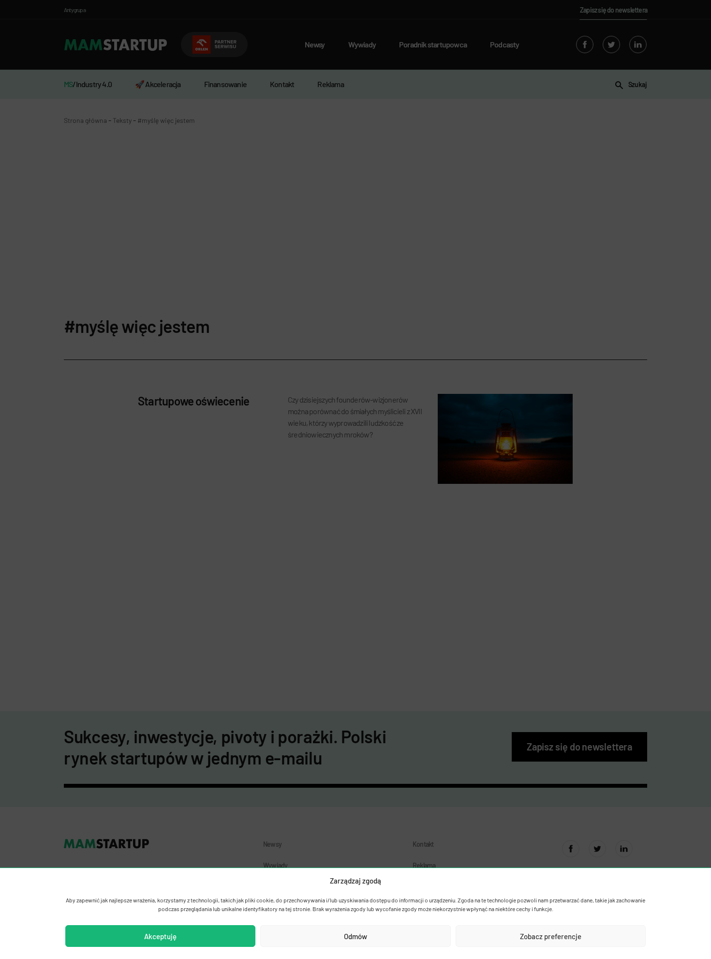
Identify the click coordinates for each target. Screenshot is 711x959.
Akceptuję (160, 936)
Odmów (355, 936)
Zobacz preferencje (550, 936)
